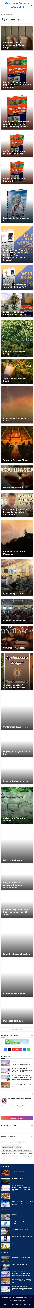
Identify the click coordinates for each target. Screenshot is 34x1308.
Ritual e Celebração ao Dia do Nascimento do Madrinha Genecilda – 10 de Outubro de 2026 (22, 1070)
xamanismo (4, 1158)
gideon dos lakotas (6, 1153)
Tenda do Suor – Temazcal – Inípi (21, 1257)
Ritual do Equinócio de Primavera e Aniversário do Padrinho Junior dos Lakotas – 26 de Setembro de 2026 (22, 1077)
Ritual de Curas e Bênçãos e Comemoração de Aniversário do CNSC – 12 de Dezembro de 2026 (21, 1062)
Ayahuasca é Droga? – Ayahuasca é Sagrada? (14, 686)
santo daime (22, 1156)
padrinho (4, 1156)
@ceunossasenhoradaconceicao (19, 1099)
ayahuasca (4, 1142)
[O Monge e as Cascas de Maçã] (5, 1231)
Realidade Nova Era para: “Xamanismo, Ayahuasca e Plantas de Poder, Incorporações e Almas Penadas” (16, 255)
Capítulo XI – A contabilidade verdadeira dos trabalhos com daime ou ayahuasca (17, 124)
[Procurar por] (32, 6)
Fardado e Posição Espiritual (16, 954)
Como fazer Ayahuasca (14, 648)
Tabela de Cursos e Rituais (15, 460)
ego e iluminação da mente (24, 1150)
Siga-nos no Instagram (17, 1118)
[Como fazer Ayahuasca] (5, 1173)
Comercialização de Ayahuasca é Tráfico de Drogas (14, 45)
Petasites (14, 1214)
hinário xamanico (22, 1153)
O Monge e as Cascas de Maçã (20, 1229)
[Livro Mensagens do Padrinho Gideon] (5, 1224)
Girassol (14, 1244)
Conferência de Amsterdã (15, 727)
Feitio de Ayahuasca (12, 860)
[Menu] (2, 6)
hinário (14, 1153)
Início (3, 14)
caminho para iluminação (8, 1144)
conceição (18, 1147)
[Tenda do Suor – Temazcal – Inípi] (5, 1259)
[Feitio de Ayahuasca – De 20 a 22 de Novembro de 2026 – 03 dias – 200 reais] (5, 1085)
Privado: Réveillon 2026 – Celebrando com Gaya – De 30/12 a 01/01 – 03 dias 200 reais (22, 1203)
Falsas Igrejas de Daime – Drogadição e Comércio (15, 313)
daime (14, 1150)
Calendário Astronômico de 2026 (21, 1264)
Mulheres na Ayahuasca (14, 620)
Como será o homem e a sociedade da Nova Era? (14, 286)
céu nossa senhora (6, 1150)
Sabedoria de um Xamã (14, 993)
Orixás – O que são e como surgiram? (22, 1194)
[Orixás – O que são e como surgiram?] (5, 1196)
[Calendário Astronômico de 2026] (5, 1267)
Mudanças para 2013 (13, 1021)
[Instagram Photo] (6, 1110)
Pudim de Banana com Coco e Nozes (22, 1236)
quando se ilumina (13, 1156)
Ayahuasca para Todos (14, 593)
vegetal (29, 1156)
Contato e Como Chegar (18, 1178)
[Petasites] (5, 1217)
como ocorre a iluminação (8, 1147)
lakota (30, 1153)
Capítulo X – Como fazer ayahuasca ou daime (14, 152)
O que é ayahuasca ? (13, 487)
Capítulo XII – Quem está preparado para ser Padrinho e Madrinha (17, 84)
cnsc (17, 1144)
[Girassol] (5, 1246)
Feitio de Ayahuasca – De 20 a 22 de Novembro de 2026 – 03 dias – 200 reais (21, 1084)
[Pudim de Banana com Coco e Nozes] (5, 1239)
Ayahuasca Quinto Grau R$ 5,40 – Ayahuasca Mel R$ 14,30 (16, 912)
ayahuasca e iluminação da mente (17, 1142)
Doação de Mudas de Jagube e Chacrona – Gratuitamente (13, 885)
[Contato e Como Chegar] (5, 1181)
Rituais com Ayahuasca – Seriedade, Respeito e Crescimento (15, 512)
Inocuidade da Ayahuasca (15, 781)
